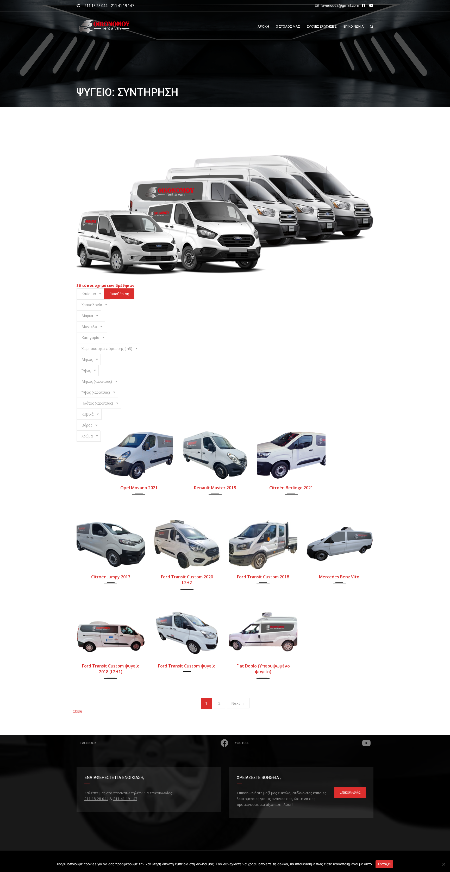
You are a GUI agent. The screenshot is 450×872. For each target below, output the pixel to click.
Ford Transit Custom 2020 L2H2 (187, 579)
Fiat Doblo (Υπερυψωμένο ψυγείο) (263, 669)
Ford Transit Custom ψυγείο (187, 666)
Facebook (88, 743)
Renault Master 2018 (215, 488)
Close (77, 711)
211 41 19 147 (122, 6)
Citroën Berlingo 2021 (291, 488)
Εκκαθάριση (119, 293)
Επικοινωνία (350, 792)
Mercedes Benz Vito (339, 577)
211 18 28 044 (96, 6)
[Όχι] (443, 864)
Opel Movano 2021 (139, 488)
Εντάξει (384, 864)
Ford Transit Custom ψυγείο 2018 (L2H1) (111, 669)
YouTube (242, 743)
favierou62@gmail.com (340, 5)
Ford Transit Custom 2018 (263, 577)
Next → (238, 703)
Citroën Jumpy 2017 (110, 577)
